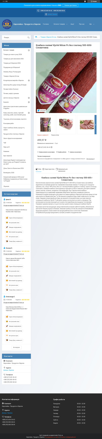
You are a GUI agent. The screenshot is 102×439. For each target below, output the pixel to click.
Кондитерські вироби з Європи (13, 80)
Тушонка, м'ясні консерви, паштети (14, 119)
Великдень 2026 (8, 172)
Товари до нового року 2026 (12, 54)
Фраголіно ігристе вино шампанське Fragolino (15, 107)
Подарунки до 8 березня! (11, 67)
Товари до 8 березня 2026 (12, 63)
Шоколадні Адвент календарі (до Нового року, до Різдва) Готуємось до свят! (14, 162)
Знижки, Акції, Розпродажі (12, 72)
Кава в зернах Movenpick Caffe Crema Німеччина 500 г (15, 259)
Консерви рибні (8, 123)
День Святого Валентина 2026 (13, 168)
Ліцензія (6, 186)
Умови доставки (70, 5)
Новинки (6, 151)
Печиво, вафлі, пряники (11, 93)
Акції (72, 24)
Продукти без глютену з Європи (13, 134)
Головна (46, 24)
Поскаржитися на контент (52, 437)
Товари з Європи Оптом (48, 37)
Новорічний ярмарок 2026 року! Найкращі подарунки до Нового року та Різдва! (15, 179)
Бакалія (6, 102)
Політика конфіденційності (68, 437)
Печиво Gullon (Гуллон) (10, 89)
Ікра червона (7, 155)
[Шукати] (28, 37)
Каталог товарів (59, 24)
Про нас (81, 24)
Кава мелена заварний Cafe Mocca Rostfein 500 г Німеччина (16, 210)
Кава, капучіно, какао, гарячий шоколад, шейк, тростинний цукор (14, 114)
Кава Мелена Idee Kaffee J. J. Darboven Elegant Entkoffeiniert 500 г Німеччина (16, 308)
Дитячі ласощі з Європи (11, 98)
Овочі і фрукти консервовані (12, 138)
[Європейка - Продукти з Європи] (7, 24)
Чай (4, 143)
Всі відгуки (16, 347)
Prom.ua (60, 435)
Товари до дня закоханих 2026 (13, 59)
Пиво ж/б (6, 147)
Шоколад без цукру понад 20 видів (14, 85)
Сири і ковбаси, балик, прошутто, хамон (14, 129)
